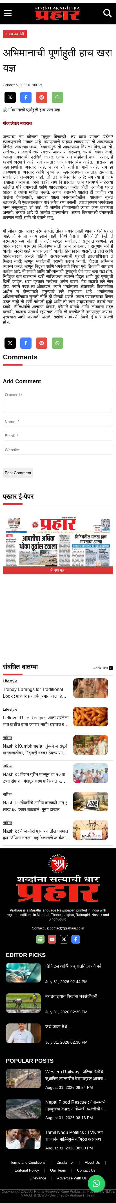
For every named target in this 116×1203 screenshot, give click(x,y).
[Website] (40, 939)
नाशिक (7, 737)
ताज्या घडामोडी (15, 34)
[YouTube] (52, 939)
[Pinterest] (41, 97)
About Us (92, 1162)
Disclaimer (65, 1162)
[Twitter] (10, 97)
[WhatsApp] (57, 97)
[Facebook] (26, 97)
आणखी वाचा (102, 668)
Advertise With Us (72, 1178)
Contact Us (86, 1170)
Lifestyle (10, 681)
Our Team (58, 1170)
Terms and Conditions (28, 1162)
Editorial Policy (27, 1170)
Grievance (38, 1178)
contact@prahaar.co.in (67, 928)
